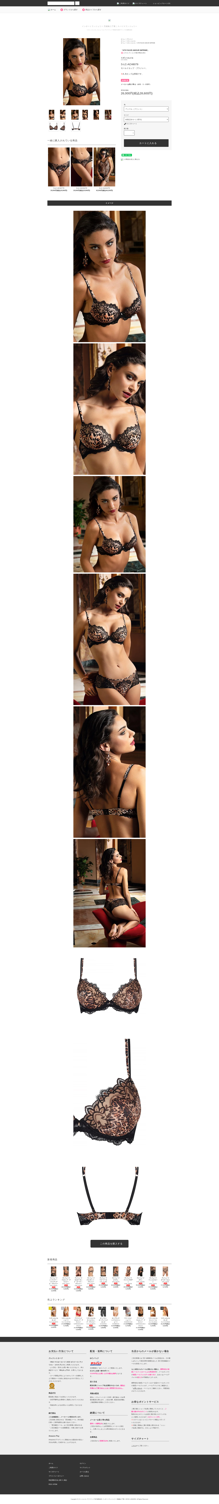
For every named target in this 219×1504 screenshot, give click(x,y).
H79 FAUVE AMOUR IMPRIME (146, 43)
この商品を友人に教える (131, 159)
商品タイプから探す (93, 10)
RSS (50, 1484)
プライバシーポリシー (56, 1476)
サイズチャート (141, 3)
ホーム (53, 10)
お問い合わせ (84, 1476)
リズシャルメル (131, 41)
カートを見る (84, 1472)
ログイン (83, 1463)
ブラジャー (130, 39)
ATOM (55, 1484)
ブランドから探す (70, 10)
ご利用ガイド (124, 3)
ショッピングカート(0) (161, 3)
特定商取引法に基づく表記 (58, 1480)
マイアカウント (85, 1467)
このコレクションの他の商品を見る (134, 53)
